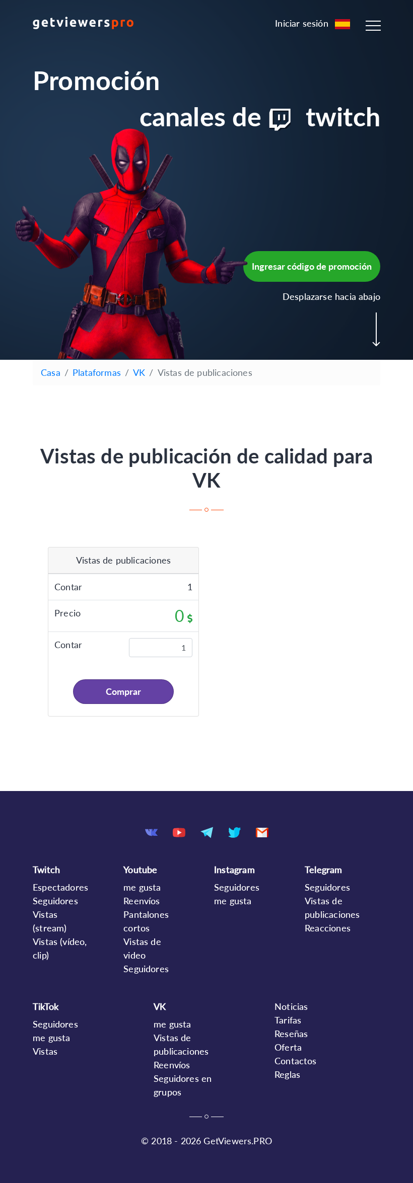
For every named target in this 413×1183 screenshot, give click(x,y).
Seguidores (55, 900)
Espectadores (60, 887)
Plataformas (97, 372)
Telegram (323, 869)
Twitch (46, 869)
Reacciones (328, 927)
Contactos (295, 1060)
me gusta (142, 887)
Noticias (291, 1006)
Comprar (123, 691)
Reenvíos (141, 900)
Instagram (234, 869)
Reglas (287, 1074)
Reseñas (291, 1033)
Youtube (140, 869)
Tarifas (287, 1020)
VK (139, 372)
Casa (50, 372)
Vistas (45, 1051)
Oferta (288, 1047)
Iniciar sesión (301, 23)
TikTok (45, 1006)
